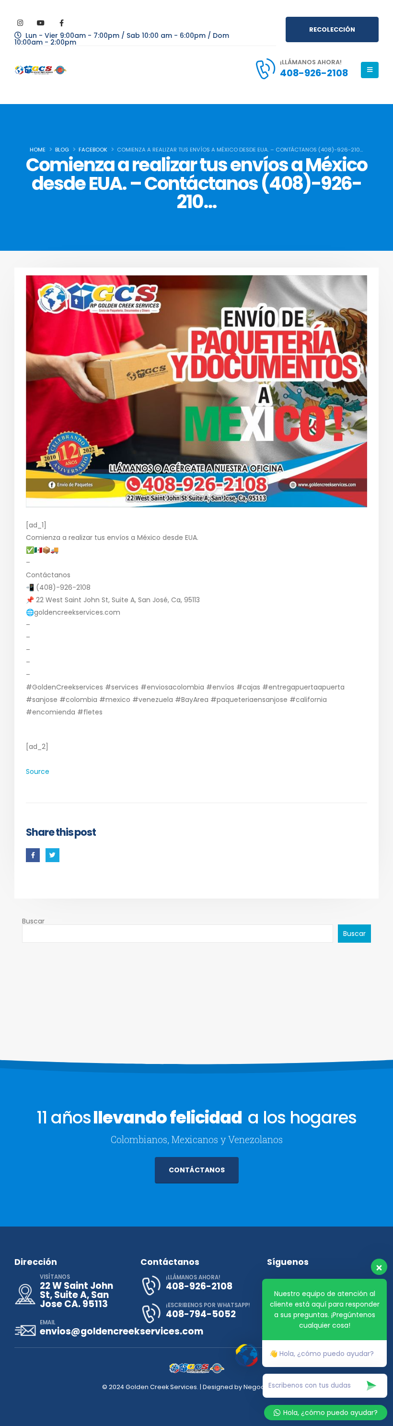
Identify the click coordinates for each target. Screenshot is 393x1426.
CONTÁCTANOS (197, 1170)
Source (37, 771)
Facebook (33, 855)
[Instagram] (20, 22)
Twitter (52, 855)
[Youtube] (41, 22)
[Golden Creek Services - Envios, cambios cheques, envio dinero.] (40, 70)
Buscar (33, 921)
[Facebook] (61, 22)
